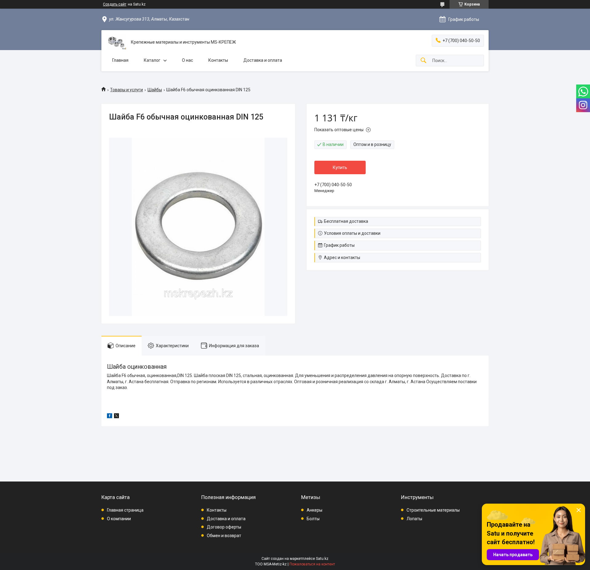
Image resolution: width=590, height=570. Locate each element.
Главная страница (125, 510)
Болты (313, 518)
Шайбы (155, 89)
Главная (120, 60)
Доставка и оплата (262, 60)
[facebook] (109, 416)
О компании (119, 518)
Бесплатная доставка (346, 221)
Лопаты (414, 518)
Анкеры (314, 510)
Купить (340, 167)
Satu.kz (322, 558)
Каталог (152, 60)
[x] (116, 416)
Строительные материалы (433, 510)
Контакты (218, 60)
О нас (187, 60)
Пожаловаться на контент (312, 564)
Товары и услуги (126, 89)
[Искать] (423, 60)
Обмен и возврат (224, 535)
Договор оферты (224, 527)
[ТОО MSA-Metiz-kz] (116, 42)
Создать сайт (114, 4)
